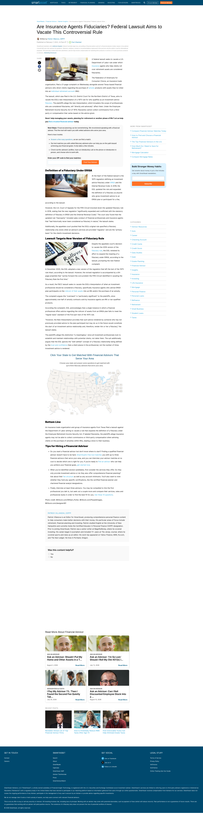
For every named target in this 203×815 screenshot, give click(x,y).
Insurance (135, 274)
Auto (134, 231)
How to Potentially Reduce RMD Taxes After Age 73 (87, 732)
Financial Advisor (51, 21)
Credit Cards (137, 244)
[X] (39, 62)
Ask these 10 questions (104, 495)
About (55, 761)
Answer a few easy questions (62, 139)
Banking (101, 2)
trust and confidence (59, 345)
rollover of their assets (74, 291)
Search (55, 758)
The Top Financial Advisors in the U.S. (147, 142)
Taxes (63, 2)
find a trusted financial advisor (61, 122)
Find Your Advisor (90, 162)
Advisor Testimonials (59, 774)
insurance (95, 66)
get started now (83, 465)
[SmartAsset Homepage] (39, 3)
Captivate (56, 768)
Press (55, 777)
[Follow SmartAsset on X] (103, 762)
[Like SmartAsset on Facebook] (103, 758)
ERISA (112, 182)
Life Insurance (137, 283)
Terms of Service (155, 758)
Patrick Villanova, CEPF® (59, 513)
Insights (135, 270)
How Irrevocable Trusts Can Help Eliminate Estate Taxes (114, 732)
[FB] (39, 66)
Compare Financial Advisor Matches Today (149, 131)
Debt (134, 257)
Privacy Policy (154, 761)
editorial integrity (57, 46)
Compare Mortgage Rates (142, 157)
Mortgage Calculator (140, 152)
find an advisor (104, 461)
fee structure (68, 476)
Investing (111, 2)
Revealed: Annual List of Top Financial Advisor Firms (56, 732)
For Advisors (123, 2)
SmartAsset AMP (58, 771)
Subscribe (148, 184)
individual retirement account (63, 91)
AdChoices (153, 764)
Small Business (138, 309)
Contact (6, 758)
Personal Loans (138, 296)
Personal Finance (138, 292)
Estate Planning (138, 261)
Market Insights (63, 21)
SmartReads (135, 2)
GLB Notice (154, 768)
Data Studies (137, 253)
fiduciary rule (97, 250)
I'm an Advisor (153, 3)
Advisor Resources (139, 227)
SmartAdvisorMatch (59, 781)
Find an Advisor (166, 3)
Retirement (73, 2)
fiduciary (48, 103)
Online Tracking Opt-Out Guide (160, 771)
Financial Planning (87, 2)
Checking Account (139, 240)
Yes (51, 554)
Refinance (136, 300)
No (51, 557)
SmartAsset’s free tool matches (89, 455)
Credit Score (137, 248)
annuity (92, 88)
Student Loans (137, 313)
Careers (6, 761)
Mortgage (54, 2)
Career (134, 235)
